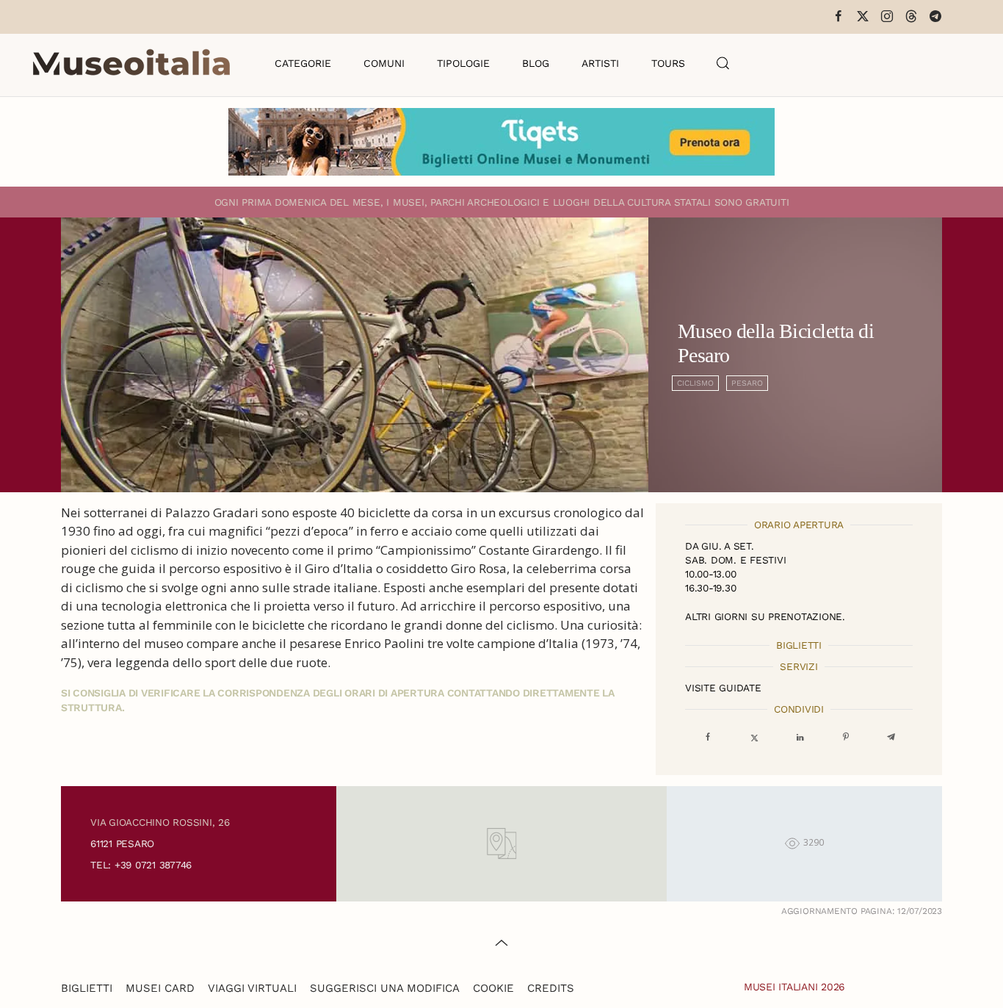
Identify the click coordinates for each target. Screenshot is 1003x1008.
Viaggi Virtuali (252, 988)
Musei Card (160, 988)
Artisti (600, 63)
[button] (723, 63)
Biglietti (86, 988)
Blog (535, 63)
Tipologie (463, 63)
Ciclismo (695, 383)
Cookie (493, 988)
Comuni (384, 63)
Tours (668, 63)
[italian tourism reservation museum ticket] (501, 142)
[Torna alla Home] (131, 63)
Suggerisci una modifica (385, 988)
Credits (550, 988)
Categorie (303, 63)
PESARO (747, 383)
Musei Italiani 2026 (794, 987)
